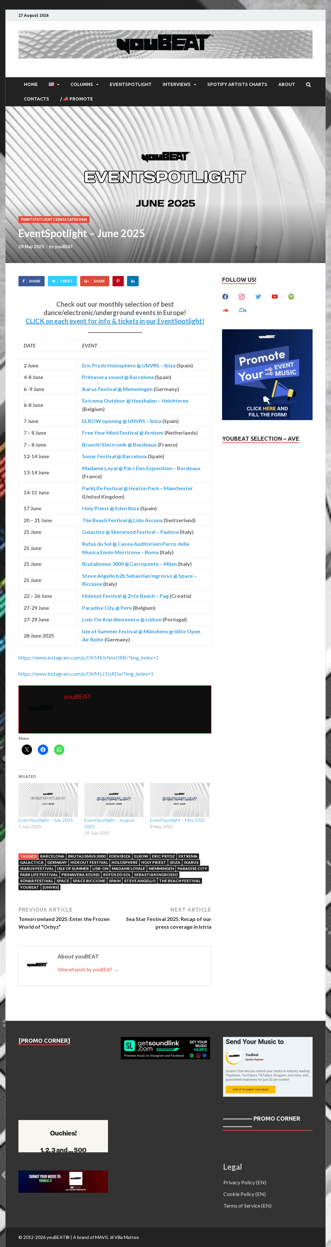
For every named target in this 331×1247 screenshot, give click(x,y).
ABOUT (286, 84)
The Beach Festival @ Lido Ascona (122, 520)
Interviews (177, 84)
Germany (57, 862)
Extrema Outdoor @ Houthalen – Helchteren (135, 400)
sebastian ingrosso (156, 874)
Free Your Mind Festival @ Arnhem (123, 432)
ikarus (191, 862)
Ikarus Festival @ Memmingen (117, 389)
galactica (32, 862)
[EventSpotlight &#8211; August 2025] (114, 800)
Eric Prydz (163, 856)
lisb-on (100, 868)
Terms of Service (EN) (247, 1205)
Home (31, 84)
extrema (188, 856)
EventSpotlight (131, 84)
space (63, 880)
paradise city (192, 868)
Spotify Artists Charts (237, 84)
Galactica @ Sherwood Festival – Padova (130, 532)
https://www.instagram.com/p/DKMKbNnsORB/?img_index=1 (88, 657)
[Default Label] (275, 296)
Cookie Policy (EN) (244, 1194)
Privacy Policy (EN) (244, 1182)
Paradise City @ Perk (107, 608)
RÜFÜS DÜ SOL (117, 874)
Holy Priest (153, 862)
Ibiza (175, 862)
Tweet (66, 281)
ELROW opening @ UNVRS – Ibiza (121, 421)
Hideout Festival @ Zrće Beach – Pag (125, 596)
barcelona (52, 856)
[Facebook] (225, 296)
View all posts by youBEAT (88, 969)
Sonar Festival (36, 880)
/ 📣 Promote (76, 98)
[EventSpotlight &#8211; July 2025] (48, 800)
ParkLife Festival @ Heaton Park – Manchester (137, 488)
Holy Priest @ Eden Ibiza (110, 508)
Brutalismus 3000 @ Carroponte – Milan (129, 564)
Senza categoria (71, 219)
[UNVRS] (51, 887)
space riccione (89, 880)
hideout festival (89, 862)
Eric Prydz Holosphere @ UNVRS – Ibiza (129, 365)
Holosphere (125, 862)
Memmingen (161, 868)
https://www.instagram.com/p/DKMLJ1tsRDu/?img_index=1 (86, 674)
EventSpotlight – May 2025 (177, 820)
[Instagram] (242, 296)
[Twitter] (258, 296)
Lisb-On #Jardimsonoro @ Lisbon (122, 619)
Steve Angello (139, 880)
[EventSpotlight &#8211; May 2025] (179, 800)
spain (115, 880)
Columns (81, 84)
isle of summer (73, 868)
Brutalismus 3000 (86, 856)
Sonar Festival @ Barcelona (114, 456)
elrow (141, 856)
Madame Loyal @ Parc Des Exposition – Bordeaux (141, 468)
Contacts (36, 98)
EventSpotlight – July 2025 (45, 820)
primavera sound (80, 874)
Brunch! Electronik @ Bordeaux (119, 444)
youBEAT (64, 246)
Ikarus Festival (37, 868)
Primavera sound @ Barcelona (118, 377)
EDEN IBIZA (120, 856)
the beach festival (179, 880)
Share (34, 281)
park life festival (39, 874)
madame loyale (128, 868)
